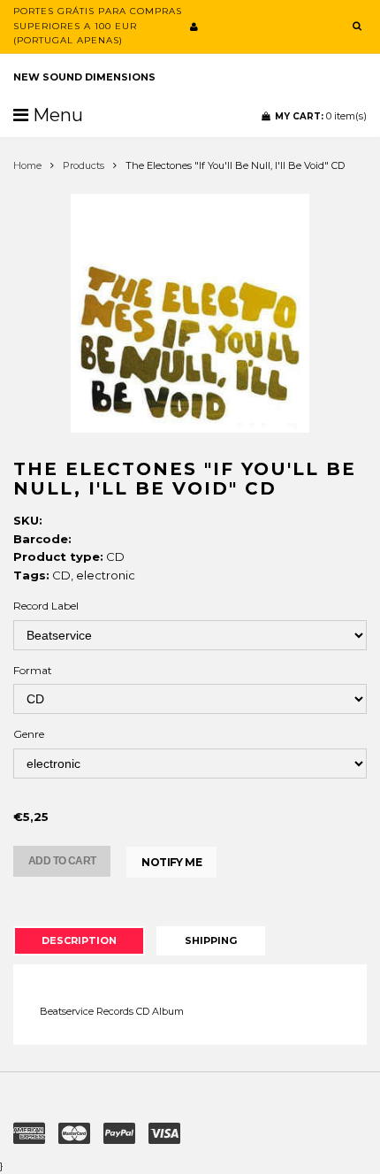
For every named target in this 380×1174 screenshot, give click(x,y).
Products (83, 165)
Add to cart (61, 861)
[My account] (194, 26)
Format (32, 670)
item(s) (321, 116)
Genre (28, 733)
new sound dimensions (84, 77)
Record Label (46, 605)
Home (27, 165)
